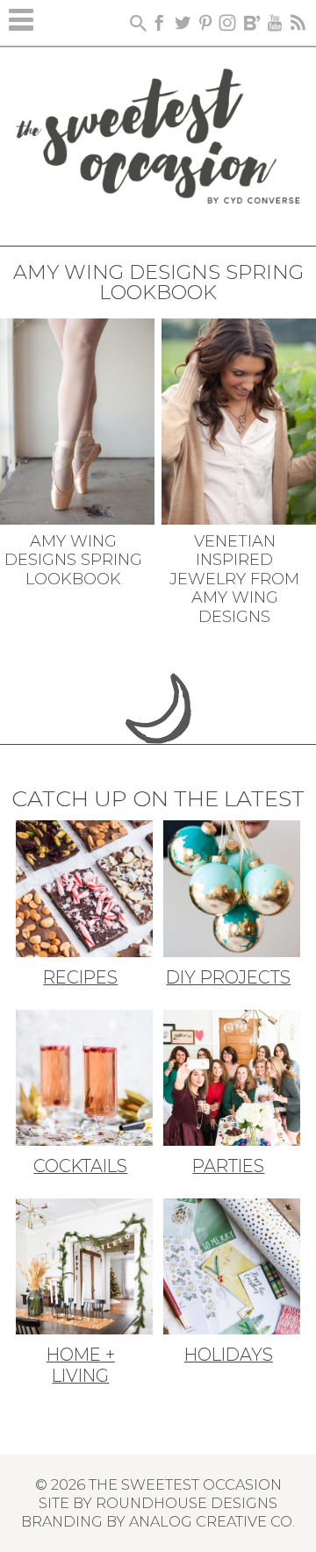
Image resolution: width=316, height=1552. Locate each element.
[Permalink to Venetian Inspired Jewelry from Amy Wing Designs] (239, 419)
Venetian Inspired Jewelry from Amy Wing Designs (234, 579)
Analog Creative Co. (212, 1521)
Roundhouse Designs (186, 1503)
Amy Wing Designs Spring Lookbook (73, 560)
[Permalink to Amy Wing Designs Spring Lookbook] (77, 419)
